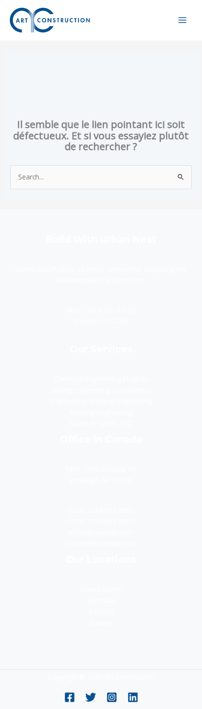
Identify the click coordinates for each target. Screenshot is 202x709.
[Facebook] (69, 697)
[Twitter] (90, 697)
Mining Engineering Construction (101, 390)
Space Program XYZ (101, 423)
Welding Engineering (101, 412)
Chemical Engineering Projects (101, 378)
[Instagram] (111, 697)
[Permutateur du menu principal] (182, 19)
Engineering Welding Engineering (101, 400)
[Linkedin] (132, 697)
